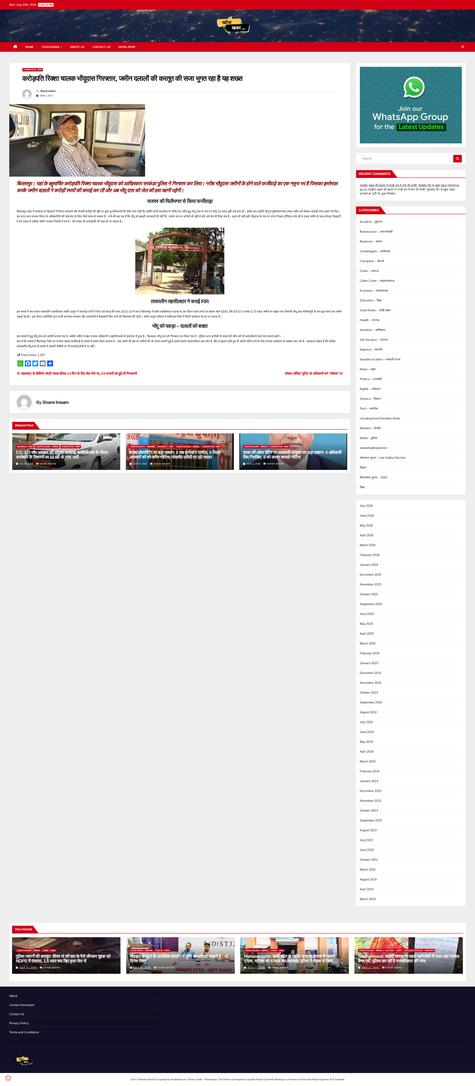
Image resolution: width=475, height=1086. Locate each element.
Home (29, 46)
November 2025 (370, 584)
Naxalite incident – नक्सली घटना (380, 359)
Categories (51, 46)
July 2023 (366, 840)
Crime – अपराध (369, 271)
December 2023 (370, 791)
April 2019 (367, 889)
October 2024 (369, 692)
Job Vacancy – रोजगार (374, 339)
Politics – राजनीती (371, 379)
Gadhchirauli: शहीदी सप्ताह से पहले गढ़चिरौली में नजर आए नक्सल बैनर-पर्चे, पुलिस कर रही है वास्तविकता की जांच (408, 958)
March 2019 (368, 899)
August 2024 (368, 712)
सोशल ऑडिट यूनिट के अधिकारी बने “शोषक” (312, 373)
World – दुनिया (368, 438)
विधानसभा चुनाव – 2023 (373, 477)
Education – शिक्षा (371, 300)
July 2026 (366, 505)
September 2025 (371, 604)
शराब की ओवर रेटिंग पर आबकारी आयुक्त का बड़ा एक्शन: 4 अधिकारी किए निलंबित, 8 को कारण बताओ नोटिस (292, 455)
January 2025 (369, 663)
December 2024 (370, 673)
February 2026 (370, 555)
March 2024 (368, 761)
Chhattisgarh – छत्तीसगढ (47, 447)
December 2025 (370, 574)
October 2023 (369, 810)
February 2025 (370, 653)
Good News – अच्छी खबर (375, 310)
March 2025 (368, 643)
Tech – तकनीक (369, 408)
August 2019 (368, 879)
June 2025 (367, 614)
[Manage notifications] (8, 1078)
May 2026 (366, 525)
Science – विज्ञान (370, 398)
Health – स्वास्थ (369, 320)
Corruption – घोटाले (372, 261)
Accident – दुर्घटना (371, 221)
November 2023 (370, 800)
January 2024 (369, 781)
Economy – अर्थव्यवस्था (374, 290)
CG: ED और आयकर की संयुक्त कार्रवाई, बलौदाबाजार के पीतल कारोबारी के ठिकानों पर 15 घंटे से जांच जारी (62, 455)
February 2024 (370, 771)
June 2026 (367, 515)
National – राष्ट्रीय (371, 349)
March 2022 (368, 869)
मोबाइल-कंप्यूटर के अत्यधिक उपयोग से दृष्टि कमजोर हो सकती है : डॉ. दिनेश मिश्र (179, 958)
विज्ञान (363, 467)
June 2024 (367, 732)
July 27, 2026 (28, 967)
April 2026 (367, 535)
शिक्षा (362, 487)
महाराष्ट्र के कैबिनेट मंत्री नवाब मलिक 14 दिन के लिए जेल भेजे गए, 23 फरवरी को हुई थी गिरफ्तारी (78, 373)
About (13, 996)
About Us (77, 46)
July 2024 (366, 722)
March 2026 (368, 545)
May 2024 (366, 741)
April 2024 (367, 751)
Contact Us (101, 46)
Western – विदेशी (370, 428)
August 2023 (368, 830)
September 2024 (371, 702)
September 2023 (371, 820)
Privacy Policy (19, 1023)
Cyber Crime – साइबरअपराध (377, 280)
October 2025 (369, 594)
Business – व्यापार (371, 241)
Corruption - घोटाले (32, 70)
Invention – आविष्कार (372, 330)
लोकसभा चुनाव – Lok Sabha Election (383, 457)
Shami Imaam (47, 90)
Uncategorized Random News (380, 418)
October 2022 (369, 859)
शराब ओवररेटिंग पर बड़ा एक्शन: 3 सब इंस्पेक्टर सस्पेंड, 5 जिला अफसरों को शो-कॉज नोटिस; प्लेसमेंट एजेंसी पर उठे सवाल (175, 455)
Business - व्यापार (24, 447)
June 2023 (367, 850)
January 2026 (369, 564)
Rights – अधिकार (370, 389)
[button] (462, 46)
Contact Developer (22, 1005)
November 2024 (370, 682)
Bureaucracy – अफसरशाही (143, 447)
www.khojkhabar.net (373, 448)
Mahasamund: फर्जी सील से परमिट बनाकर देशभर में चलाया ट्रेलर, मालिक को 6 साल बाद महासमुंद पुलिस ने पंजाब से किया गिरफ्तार (289, 961)
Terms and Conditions (24, 1032)
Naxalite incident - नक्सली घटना (419, 950)
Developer (127, 46)
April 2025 (367, 633)
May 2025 (366, 623)
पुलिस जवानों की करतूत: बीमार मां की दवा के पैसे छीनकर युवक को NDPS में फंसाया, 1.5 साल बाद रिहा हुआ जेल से (63, 958)
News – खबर (368, 369)
